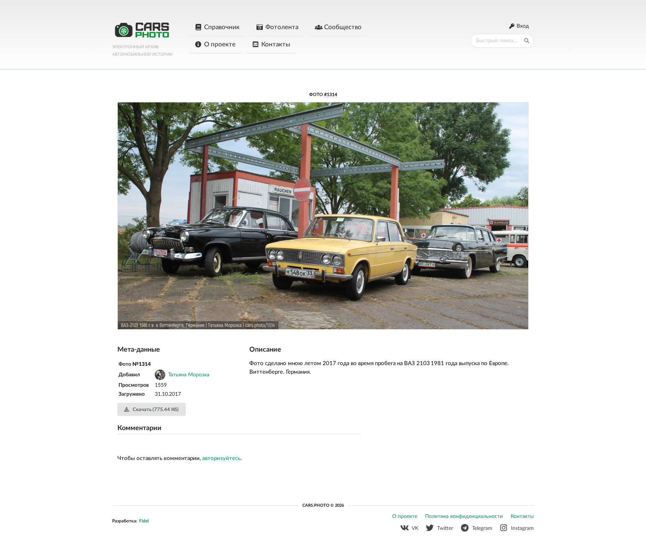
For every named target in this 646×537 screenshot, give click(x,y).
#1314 (330, 94)
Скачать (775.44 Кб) (155, 409)
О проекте (220, 44)
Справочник (222, 27)
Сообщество (343, 27)
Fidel (144, 521)
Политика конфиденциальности (464, 516)
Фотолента (281, 27)
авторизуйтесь (221, 458)
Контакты (275, 44)
